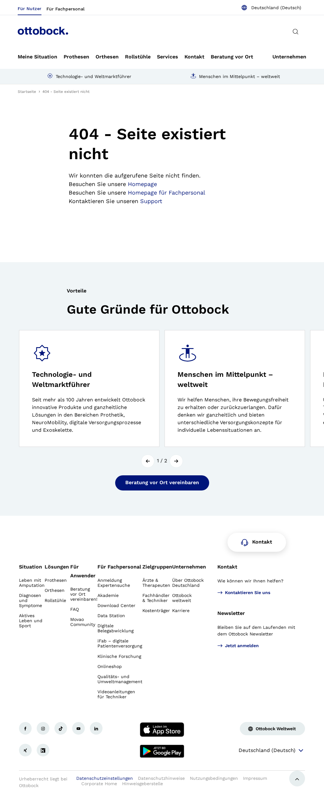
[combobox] (271, 7)
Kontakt (227, 567)
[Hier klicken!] (25, 728)
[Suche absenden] (295, 31)
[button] (147, 461)
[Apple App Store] (162, 729)
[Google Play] (162, 751)
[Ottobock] (43, 31)
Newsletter (231, 613)
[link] (37, 56)
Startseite (27, 91)
